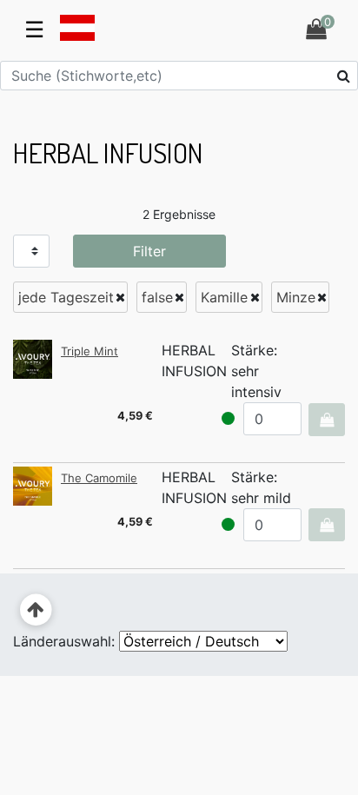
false (157, 297)
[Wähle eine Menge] (326, 419)
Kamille (224, 297)
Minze (295, 297)
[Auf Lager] (228, 418)
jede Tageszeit (66, 297)
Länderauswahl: (64, 641)
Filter (149, 251)
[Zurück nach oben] (36, 610)
